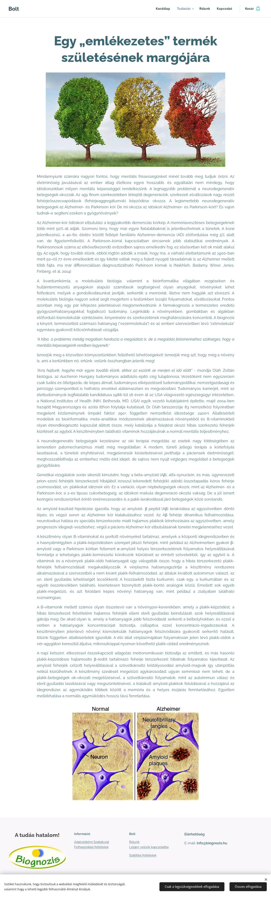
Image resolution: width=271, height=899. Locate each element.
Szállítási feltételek (142, 855)
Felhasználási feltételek (91, 847)
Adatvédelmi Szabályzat (91, 842)
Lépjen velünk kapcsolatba (149, 847)
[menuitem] (164, 8)
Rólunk (134, 842)
